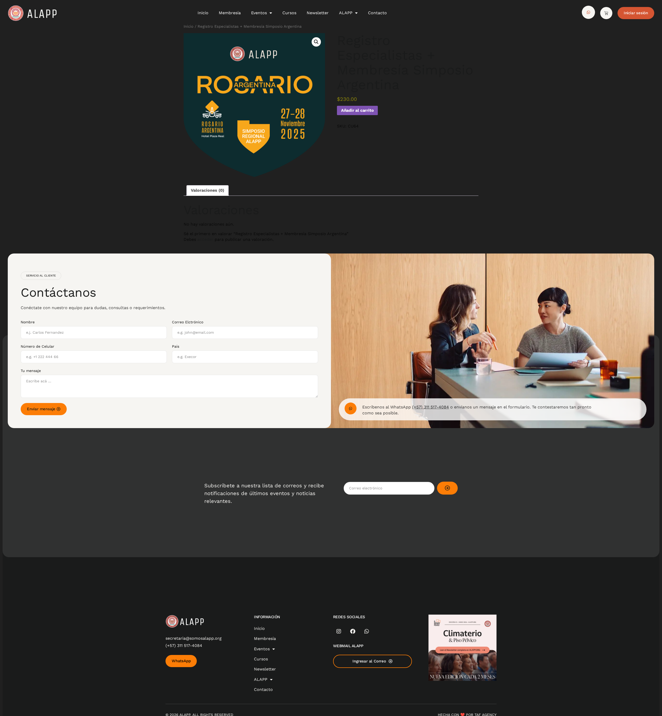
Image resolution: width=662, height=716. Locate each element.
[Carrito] (606, 13)
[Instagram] (338, 631)
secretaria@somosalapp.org (194, 638)
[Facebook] (352, 631)
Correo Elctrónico (187, 322)
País (175, 346)
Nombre (28, 322)
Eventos (259, 12)
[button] (316, 42)
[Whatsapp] (366, 631)
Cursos (289, 12)
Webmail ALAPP (348, 646)
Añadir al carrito (357, 110)
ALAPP (345, 12)
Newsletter (318, 12)
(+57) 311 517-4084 (430, 407)
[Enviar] (447, 488)
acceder (205, 239)
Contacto (377, 12)
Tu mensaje (31, 371)
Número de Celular (37, 346)
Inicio (203, 12)
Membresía (230, 12)
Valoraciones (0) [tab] (207, 190)
